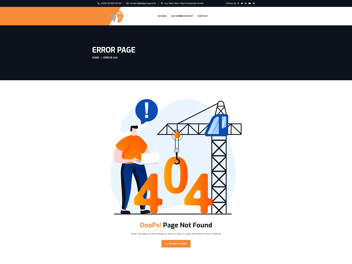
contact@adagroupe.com (143, 3)
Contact (202, 16)
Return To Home (178, 244)
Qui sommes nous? (182, 16)
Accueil (162, 16)
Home (95, 57)
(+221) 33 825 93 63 (111, 3)
